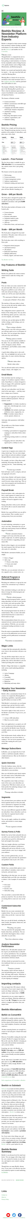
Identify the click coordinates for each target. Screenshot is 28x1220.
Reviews (8, 27)
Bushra (3, 27)
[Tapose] (5, 6)
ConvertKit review (7, 1077)
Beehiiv (12, 1112)
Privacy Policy (5, 1199)
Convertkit (4, 51)
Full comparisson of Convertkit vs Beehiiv (13, 1080)
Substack (8, 49)
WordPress (22, 1217)
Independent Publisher (8, 1217)
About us (4, 1197)
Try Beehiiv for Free (7, 260)
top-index (13, 27)
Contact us (4, 1195)
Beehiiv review (19, 1180)
